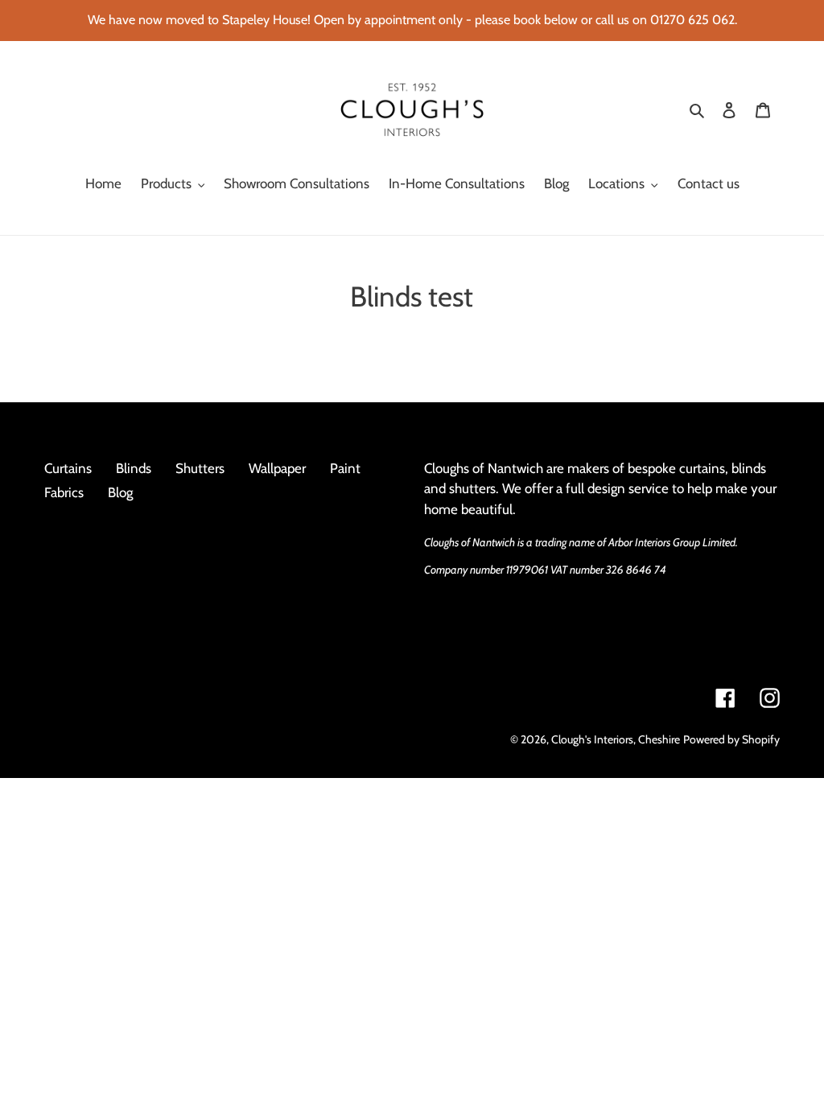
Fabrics (64, 492)
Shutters (200, 468)
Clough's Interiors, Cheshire (615, 739)
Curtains (68, 468)
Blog (120, 492)
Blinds (133, 468)
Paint (345, 468)
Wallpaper (277, 468)
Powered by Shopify (731, 739)
